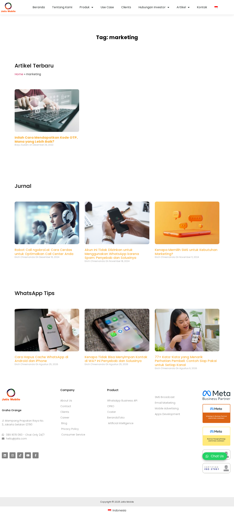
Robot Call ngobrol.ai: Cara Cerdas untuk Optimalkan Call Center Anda (44, 251)
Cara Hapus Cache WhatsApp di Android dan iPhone (41, 359)
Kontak (202, 7)
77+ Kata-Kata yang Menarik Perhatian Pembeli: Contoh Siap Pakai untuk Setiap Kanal (186, 361)
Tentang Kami (62, 7)
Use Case (107, 7)
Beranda (39, 7)
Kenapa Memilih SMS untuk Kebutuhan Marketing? (186, 251)
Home (19, 74)
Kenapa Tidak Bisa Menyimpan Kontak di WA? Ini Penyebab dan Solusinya (116, 359)
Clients (126, 7)
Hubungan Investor (152, 7)
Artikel (181, 7)
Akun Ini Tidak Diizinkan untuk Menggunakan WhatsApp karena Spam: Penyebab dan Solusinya (112, 253)
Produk (85, 7)
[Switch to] (216, 7)
